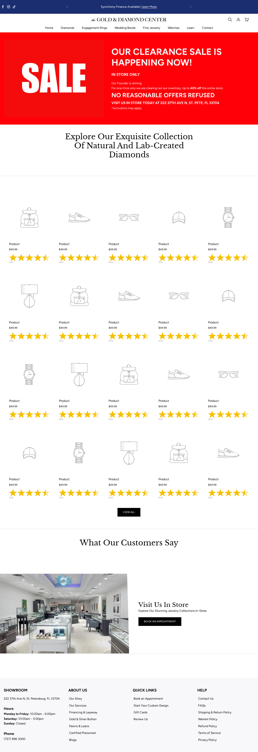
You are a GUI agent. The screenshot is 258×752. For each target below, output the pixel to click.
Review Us (141, 719)
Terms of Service (209, 733)
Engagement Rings (94, 28)
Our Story (75, 698)
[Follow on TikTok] (14, 7)
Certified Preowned (82, 733)
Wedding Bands (125, 28)
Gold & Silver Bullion (83, 719)
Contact (207, 28)
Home (49, 28)
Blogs (72, 740)
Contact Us (205, 698)
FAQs (201, 705)
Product (14, 244)
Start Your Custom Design (151, 705)
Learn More (149, 6)
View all (129, 512)
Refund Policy (207, 726)
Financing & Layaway (83, 712)
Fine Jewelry (151, 28)
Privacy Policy (207, 740)
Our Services (77, 705)
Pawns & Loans (79, 726)
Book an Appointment (148, 698)
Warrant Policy (207, 719)
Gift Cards (140, 712)
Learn (190, 28)
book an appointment (160, 621)
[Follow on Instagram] (8, 7)
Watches (173, 28)
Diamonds (67, 28)
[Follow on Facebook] (3, 7)
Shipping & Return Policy (214, 712)
